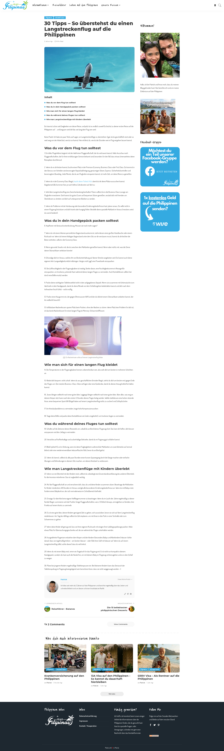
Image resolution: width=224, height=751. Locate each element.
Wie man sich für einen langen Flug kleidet (65, 111)
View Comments (121, 624)
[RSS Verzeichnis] (154, 735)
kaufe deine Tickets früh (83, 181)
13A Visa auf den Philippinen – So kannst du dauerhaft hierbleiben (110, 678)
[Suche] (220, 5)
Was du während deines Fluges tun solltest (65, 115)
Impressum (83, 721)
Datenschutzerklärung (87, 716)
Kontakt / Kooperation (87, 726)
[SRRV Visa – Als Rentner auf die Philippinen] (159, 658)
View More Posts (124, 579)
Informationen (59, 17)
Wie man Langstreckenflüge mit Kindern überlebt (68, 119)
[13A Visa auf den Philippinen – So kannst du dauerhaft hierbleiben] (112, 658)
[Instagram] (130, 594)
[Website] (125, 594)
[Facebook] (127, 594)
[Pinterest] (159, 725)
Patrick (64, 579)
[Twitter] (154, 725)
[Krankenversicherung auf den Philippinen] (65, 658)
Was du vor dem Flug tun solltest (61, 103)
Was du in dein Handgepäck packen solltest (66, 107)
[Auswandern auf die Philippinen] (15, 5)
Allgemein (49, 17)
